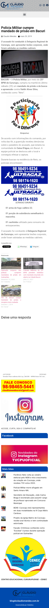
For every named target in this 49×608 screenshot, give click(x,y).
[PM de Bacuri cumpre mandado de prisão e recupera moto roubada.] (11, 291)
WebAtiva (30, 605)
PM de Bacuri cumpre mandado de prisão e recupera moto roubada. (11, 300)
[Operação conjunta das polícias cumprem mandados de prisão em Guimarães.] (11, 263)
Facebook (8, 435)
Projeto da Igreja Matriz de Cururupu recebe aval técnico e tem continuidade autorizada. (31, 520)
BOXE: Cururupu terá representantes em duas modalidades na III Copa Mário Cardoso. (31, 510)
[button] (24, 14)
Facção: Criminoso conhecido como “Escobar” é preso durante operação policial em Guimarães (29, 531)
